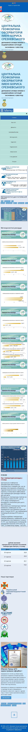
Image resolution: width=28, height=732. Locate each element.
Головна (14, 117)
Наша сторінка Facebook (14, 703)
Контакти (4, 703)
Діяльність (13, 127)
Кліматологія (13, 151)
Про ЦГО (13, 122)
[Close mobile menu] (26, 113)
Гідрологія (13, 142)
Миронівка (21, 203)
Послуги (14, 161)
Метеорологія (13, 137)
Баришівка (7, 201)
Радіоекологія (13, 147)
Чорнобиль (9, 203)
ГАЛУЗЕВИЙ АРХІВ (13, 132)
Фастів (15, 203)
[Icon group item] (14, 715)
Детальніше (6, 697)
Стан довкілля (13, 156)
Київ (2, 201)
